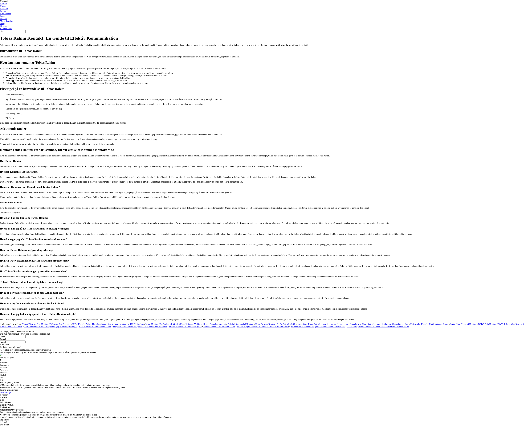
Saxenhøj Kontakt (218, 324)
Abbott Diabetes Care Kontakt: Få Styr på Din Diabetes (46, 324)
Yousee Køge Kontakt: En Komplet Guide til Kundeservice (263, 326)
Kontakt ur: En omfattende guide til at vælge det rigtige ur (323, 324)
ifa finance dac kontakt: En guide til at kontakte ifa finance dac (318, 326)
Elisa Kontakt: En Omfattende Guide (95, 326)
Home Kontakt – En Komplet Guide (219, 326)
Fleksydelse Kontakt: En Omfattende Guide (429, 324)
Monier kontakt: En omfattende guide (185, 326)
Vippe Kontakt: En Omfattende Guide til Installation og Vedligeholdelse (176, 324)
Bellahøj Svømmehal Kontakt (240, 324)
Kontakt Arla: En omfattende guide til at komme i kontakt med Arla (379, 324)
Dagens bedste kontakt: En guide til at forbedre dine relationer (140, 326)
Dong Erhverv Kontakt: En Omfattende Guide (275, 324)
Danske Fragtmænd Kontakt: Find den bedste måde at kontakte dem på (378, 326)
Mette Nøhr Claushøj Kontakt (463, 324)
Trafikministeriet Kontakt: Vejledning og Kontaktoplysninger (50, 326)
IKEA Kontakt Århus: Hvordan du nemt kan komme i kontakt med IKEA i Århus (108, 324)
